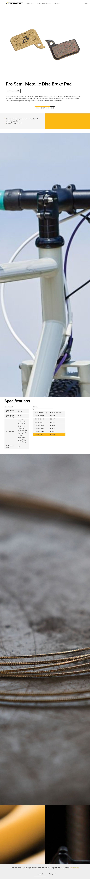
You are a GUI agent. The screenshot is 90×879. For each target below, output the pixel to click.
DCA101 (52, 434)
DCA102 (52, 422)
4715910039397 (39, 422)
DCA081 (52, 416)
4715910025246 (39, 428)
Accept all (40, 874)
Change (51, 874)
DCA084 (52, 425)
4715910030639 (39, 425)
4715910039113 (39, 434)
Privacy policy (74, 868)
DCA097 (52, 419)
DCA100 (52, 431)
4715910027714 (39, 416)
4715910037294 (39, 431)
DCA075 (52, 428)
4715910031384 (39, 419)
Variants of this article (13, 91)
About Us (57, 3)
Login (85, 3)
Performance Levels (43, 3)
